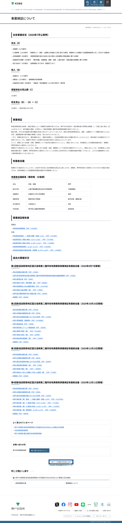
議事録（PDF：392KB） (21, 342)
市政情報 (17, 9)
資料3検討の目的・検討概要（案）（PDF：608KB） (30, 283)
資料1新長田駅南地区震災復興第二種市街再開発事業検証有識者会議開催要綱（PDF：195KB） (44, 275)
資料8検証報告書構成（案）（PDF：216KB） (28, 338)
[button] (87, 3)
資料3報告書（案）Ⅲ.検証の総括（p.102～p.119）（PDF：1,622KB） (36, 406)
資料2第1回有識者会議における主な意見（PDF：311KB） (32, 317)
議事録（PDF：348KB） (21, 413)
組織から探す (78, 510)
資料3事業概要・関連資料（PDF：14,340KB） (28, 320)
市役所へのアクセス (64, 510)
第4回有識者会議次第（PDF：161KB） (26, 388)
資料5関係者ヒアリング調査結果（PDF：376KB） (30, 327)
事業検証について (72, 483)
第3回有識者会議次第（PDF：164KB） (26, 354)
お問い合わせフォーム (40, 450)
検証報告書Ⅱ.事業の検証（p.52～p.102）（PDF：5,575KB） (33, 239)
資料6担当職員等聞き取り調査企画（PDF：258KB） (30, 293)
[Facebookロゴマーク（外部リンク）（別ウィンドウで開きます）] (63, 504)
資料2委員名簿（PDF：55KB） (23, 279)
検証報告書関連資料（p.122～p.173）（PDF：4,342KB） (32, 247)
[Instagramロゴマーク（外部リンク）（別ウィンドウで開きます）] (70, 505)
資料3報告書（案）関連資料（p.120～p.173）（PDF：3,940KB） (35, 410)
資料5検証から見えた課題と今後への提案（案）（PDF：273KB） (35, 372)
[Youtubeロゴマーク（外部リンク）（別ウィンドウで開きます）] (76, 504)
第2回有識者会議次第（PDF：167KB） (26, 310)
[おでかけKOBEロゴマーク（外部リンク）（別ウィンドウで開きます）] (109, 505)
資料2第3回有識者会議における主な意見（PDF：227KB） (32, 396)
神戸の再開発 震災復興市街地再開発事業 (53, 9)
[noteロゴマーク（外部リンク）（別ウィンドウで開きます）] (89, 505)
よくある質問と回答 (93, 510)
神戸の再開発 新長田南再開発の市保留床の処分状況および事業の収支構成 (79, 9)
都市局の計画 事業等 (28, 9)
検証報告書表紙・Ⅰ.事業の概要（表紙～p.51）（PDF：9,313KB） (35, 236)
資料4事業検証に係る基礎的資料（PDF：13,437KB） (31, 286)
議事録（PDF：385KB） (21, 297)
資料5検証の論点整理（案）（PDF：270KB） (28, 290)
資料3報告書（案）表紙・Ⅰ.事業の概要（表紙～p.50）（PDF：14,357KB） (38, 399)
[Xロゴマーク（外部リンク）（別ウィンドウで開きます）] (57, 505)
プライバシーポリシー (101, 516)
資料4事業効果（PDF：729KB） (24, 324)
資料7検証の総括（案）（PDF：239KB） (27, 335)
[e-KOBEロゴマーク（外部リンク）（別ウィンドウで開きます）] (102, 505)
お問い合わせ (107, 510)
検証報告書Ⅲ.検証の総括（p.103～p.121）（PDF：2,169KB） (34, 243)
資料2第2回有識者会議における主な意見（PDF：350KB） (32, 361)
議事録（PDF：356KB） (21, 376)
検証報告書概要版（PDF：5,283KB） (25, 228)
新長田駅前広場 (21, 483)
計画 (21, 9)
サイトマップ (67, 516)
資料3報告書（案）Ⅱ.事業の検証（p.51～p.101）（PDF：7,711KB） (36, 403)
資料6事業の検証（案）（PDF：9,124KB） (27, 331)
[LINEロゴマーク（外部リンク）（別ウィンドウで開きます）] (83, 505)
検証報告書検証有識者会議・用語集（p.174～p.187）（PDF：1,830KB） (37, 250)
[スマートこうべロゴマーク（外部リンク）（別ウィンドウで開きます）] (96, 505)
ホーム (12, 9)
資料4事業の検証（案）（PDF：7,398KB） (27, 369)
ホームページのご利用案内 (84, 516)
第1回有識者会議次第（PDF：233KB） (26, 272)
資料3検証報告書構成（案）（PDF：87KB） (28, 365)
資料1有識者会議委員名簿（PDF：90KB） (27, 313)
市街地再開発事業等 (38, 9)
